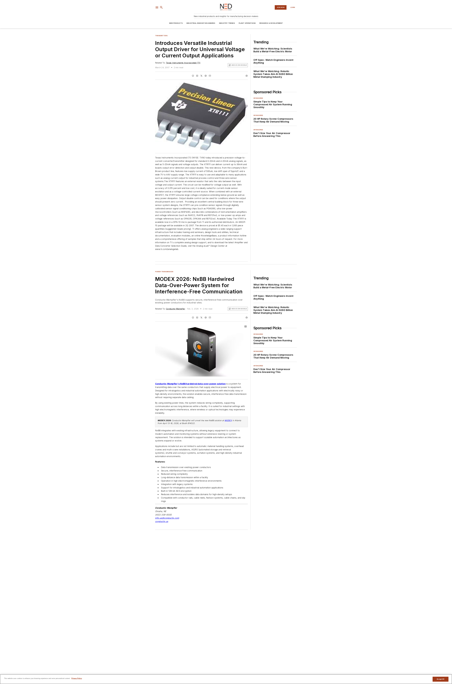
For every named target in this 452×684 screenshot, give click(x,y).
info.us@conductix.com (167, 518)
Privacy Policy (76, 678)
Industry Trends (227, 23)
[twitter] (201, 76)
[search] (161, 7)
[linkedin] (197, 76)
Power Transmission (164, 272)
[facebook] (193, 76)
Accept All (440, 679)
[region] (226, 679)
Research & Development (271, 23)
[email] (210, 76)
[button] (157, 7)
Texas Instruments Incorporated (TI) (183, 63)
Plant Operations (247, 23)
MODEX (228, 420)
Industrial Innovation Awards (200, 23)
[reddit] (205, 76)
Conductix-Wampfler (175, 309)
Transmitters (161, 36)
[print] (246, 76)
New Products (176, 23)
